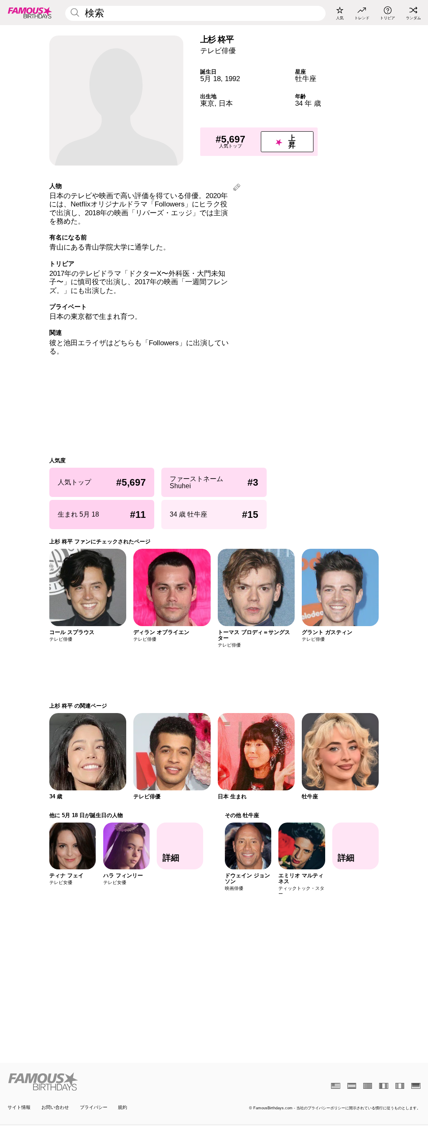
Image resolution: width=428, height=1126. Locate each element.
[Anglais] (335, 1086)
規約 (122, 1107)
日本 (226, 103)
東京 (207, 103)
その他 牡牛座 (242, 815)
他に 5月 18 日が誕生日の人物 (86, 815)
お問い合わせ (55, 1107)
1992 (232, 79)
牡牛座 (305, 79)
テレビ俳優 (218, 51)
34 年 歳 (308, 103)
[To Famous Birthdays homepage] (30, 12)
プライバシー (93, 1107)
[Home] (109, 1081)
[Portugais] (367, 1086)
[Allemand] (415, 1086)
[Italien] (399, 1086)
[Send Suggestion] (236, 188)
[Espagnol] (351, 1086)
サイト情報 (19, 1107)
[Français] (383, 1086)
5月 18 (210, 79)
